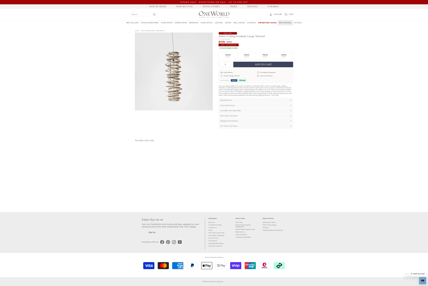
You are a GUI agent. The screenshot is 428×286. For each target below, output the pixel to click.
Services (252, 6)
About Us (211, 222)
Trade (233, 6)
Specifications (226, 100)
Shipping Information (229, 121)
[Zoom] (174, 71)
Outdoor (251, 23)
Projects (266, 227)
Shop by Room (157, 6)
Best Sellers (132, 23)
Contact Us (212, 227)
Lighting (219, 23)
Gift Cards (239, 222)
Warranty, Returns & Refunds (273, 230)
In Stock (298, 23)
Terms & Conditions (215, 246)
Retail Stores (211, 6)
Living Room (166, 23)
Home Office (206, 23)
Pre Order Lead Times (229, 126)
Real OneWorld (241, 234)
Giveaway (273, 6)
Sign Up (151, 232)
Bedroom (193, 23)
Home (137, 30)
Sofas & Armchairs (149, 23)
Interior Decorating (269, 225)
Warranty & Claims (269, 222)
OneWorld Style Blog (243, 237)
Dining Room (181, 23)
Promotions (212, 241)
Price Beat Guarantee (229, 116)
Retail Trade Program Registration (243, 226)
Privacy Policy (213, 238)
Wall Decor (239, 23)
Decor (228, 23)
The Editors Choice (267, 23)
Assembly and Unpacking (230, 110)
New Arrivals (285, 23)
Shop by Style (184, 6)
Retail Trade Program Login (245, 229)
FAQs (210, 230)
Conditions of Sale (215, 225)
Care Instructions (227, 105)
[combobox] (143, 14)
